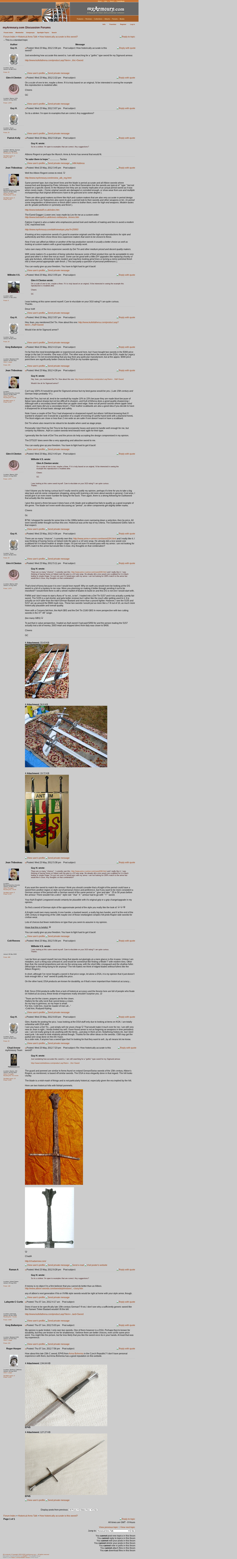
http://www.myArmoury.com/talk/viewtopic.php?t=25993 (51, 229)
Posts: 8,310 (7, 199)
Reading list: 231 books (10, 1075)
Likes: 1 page (7, 362)
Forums (115, 19)
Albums (107, 19)
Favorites (112, 24)
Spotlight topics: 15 (9, 1078)
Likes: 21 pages (8, 1074)
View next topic (127, 1527)
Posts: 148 (6, 1286)
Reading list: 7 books (10, 1317)
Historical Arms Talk (27, 37)
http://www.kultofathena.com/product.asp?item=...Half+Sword (99, 379)
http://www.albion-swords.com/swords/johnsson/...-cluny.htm (54, 1288)
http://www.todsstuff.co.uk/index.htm (42, 210)
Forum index (8, 32)
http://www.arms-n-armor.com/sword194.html (94, 538)
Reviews (88, 19)
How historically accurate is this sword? (59, 37)
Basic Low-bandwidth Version (21, 1557)
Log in (132, 24)
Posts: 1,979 (7, 103)
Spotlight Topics (43, 32)
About (99, 1)
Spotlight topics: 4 (9, 1375)
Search (112, 1)
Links (105, 1)
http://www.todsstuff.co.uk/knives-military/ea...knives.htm (52, 217)
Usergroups (30, 32)
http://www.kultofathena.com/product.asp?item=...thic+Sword (54, 60)
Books (122, 19)
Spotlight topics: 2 (9, 156)
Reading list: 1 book (9, 195)
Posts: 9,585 (7, 1080)
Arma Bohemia (76, 1353)
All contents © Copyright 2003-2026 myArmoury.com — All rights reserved (26, 1554)
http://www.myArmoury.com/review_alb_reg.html (48, 178)
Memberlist (19, 32)
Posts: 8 (6, 300)
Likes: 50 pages (8, 193)
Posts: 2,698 (7, 1320)
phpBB (24, 1556)
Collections (98, 19)
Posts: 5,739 (7, 157)
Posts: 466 (6, 957)
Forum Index (9, 37)
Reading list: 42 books (10, 153)
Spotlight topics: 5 (9, 198)
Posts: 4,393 (7, 1377)
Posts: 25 (6, 72)
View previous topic (108, 1527)
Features (80, 19)
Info (104, 24)
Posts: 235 (6, 365)
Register (123, 24)
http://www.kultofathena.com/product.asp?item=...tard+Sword (54, 1314)
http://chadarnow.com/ (35, 1261)
